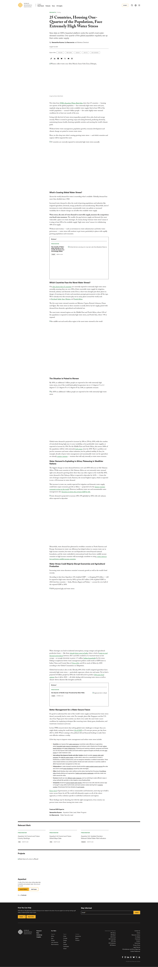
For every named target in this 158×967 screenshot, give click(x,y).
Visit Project (34, 889)
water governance (74, 744)
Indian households (90, 658)
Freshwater (60, 52)
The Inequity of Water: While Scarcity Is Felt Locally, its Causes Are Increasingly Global (57, 249)
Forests (65, 944)
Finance (77, 940)
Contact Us (137, 931)
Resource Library (136, 935)
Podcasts (48, 6)
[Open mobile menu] (139, 5)
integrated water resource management (67, 746)
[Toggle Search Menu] (131, 5)
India (59, 299)
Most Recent (41, 6)
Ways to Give (31, 916)
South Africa (78, 299)
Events (138, 933)
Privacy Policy (136, 945)
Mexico (67, 299)
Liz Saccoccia (69, 42)
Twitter (136, 957)
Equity (77, 938)
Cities (64, 936)
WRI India (113, 941)
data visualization (95, 52)
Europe (53, 940)
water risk (86, 52)
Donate (125, 5)
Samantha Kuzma (58, 42)
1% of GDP (78, 730)
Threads (131, 957)
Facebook (122, 957)
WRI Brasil (113, 935)
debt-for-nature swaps (67, 757)
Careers (138, 941)
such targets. (80, 787)
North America (55, 944)
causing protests (62, 456)
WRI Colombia (112, 939)
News (53, 6)
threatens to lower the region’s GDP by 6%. (76, 492)
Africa (52, 936)
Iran (63, 299)
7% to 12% (75, 663)
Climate (65, 938)
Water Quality (69, 52)
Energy (65, 940)
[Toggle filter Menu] (135, 5)
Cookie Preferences (135, 951)
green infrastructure (69, 748)
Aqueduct (78, 52)
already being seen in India (79, 653)
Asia (52, 938)
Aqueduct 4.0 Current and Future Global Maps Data (60, 837)
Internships (137, 943)
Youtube (139, 957)
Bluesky (134, 957)
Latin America (54, 942)
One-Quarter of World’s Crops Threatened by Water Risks (68, 693)
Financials (137, 939)
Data (37, 933)
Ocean (65, 948)
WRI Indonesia (112, 943)
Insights (39, 4)
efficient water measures (74, 778)
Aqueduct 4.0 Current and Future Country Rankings (29, 837)
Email (83, 912)
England (54, 299)
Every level (53, 791)
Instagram (125, 957)
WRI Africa (113, 933)
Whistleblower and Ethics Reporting (131, 949)
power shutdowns (68, 768)
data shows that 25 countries (61, 286)
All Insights (59, 6)
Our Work (53, 931)
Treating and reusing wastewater (84, 773)
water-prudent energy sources (94, 766)
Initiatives (39, 935)
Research (39, 931)
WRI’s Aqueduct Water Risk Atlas (71, 103)
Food (64, 942)
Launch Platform (24, 889)
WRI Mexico (113, 945)
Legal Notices (136, 947)
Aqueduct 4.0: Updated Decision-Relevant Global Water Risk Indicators (93, 837)
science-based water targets (74, 783)
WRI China (113, 937)
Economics (78, 936)
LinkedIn (128, 957)
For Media (137, 937)
